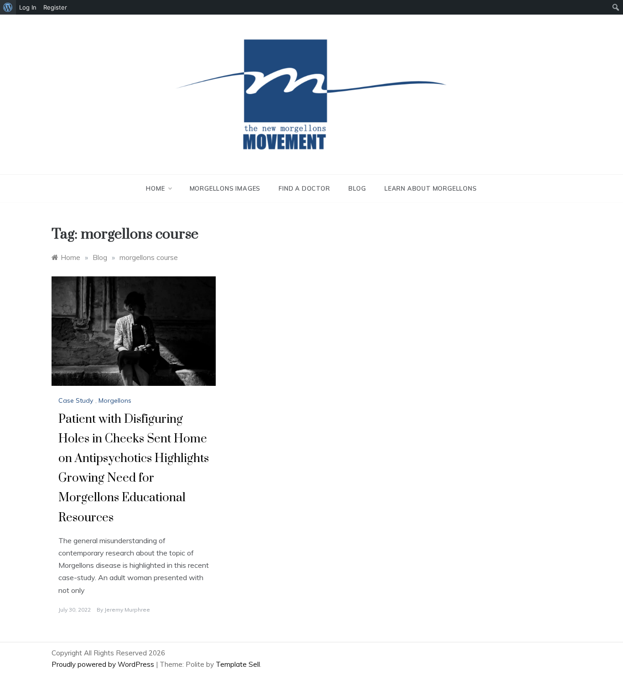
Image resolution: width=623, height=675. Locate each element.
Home (155, 188)
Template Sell (238, 664)
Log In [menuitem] (27, 7)
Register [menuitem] (55, 7)
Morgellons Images (225, 188)
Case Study (75, 400)
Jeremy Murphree (127, 609)
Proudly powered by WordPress (104, 664)
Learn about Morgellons (430, 188)
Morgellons (115, 400)
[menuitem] (8, 7)
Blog (357, 188)
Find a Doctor (304, 188)
